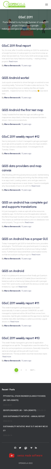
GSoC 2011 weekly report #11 (20, 303)
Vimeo (31, 448)
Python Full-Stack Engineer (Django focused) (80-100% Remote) (24, 398)
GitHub (15, 448)
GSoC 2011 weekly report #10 (21, 338)
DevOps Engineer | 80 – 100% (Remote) (19, 410)
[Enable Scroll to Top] (46, 464)
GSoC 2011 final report (16, 45)
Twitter (20, 448)
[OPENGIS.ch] (15, 4)
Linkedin (36, 448)
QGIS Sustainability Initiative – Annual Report (24, 416)
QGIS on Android (13, 271)
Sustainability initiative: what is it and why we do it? (25, 429)
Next (32, 370)
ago (26, 66)
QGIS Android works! (15, 78)
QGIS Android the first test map (22, 110)
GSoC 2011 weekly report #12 (20, 136)
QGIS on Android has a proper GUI (25, 239)
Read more (13, 61)
